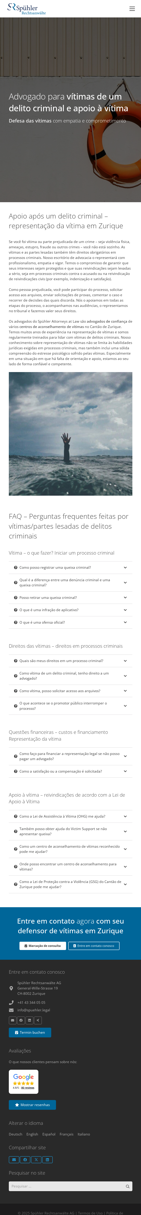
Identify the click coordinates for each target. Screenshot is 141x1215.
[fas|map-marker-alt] (13, 988)
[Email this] (14, 1159)
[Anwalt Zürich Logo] (27, 8)
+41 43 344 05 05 (31, 1002)
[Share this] (25, 1159)
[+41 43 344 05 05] (13, 1003)
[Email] (13, 1020)
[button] (132, 9)
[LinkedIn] (29, 1020)
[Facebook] (21, 1020)
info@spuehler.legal (33, 1010)
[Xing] (38, 1020)
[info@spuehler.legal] (13, 1010)
